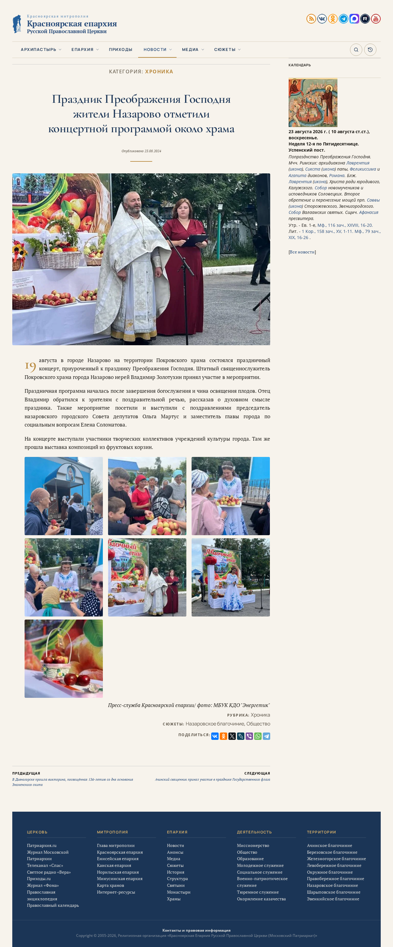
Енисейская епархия (117, 858)
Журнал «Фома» (43, 885)
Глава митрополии (116, 845)
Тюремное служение (258, 892)
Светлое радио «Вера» (49, 872)
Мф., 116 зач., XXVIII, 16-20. (345, 225)
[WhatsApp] (258, 736)
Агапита (297, 175)
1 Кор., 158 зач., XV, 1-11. (327, 231)
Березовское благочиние (332, 852)
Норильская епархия (118, 872)
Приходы (121, 49)
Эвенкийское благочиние (333, 899)
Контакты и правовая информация (196, 930)
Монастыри (179, 892)
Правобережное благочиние (335, 878)
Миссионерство (253, 845)
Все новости (302, 252)
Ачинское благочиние (329, 845)
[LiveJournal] (240, 736)
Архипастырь (38, 49)
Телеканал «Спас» (45, 865)
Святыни (176, 885)
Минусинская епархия (119, 878)
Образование (250, 858)
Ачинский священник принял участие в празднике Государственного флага (212, 776)
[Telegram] (266, 736)
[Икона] (313, 125)
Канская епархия (114, 865)
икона (296, 169)
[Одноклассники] (223, 736)
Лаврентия (357, 163)
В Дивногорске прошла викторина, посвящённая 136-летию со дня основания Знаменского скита (72, 779)
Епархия (83, 49)
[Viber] (249, 736)
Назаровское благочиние (215, 723)
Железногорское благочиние (336, 858)
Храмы (174, 899)
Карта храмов (110, 885)
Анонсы (175, 852)
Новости (155, 49)
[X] (232, 736)
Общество (258, 723)
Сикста (312, 169)
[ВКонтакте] (215, 736)
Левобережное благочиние (334, 865)
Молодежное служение (260, 865)
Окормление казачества (261, 899)
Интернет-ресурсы (116, 892)
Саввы (373, 200)
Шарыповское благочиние (333, 892)
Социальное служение (259, 872)
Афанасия (368, 212)
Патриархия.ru (41, 845)
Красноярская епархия (120, 852)
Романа (336, 175)
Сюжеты (224, 49)
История (175, 872)
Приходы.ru (39, 878)
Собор (321, 188)
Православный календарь (53, 905)
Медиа (190, 49)
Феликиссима (363, 169)
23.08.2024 (153, 151)
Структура (177, 878)
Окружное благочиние (330, 872)
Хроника (159, 71)
